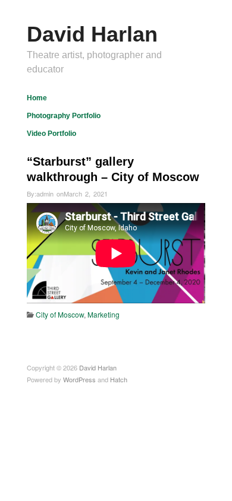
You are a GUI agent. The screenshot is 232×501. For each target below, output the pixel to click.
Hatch (118, 379)
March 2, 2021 (86, 193)
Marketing (103, 314)
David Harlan (92, 34)
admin (45, 193)
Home (37, 98)
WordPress (79, 379)
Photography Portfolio (64, 115)
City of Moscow (60, 314)
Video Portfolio (51, 133)
